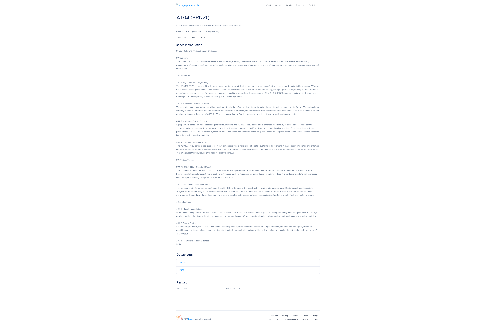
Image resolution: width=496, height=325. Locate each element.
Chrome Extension (291, 320)
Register (300, 5)
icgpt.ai (191, 319)
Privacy (305, 320)
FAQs (315, 315)
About (278, 5)
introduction (183, 37)
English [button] (312, 5)
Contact (295, 315)
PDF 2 (182, 270)
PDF (194, 37)
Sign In (288, 5)
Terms (315, 320)
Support (306, 315)
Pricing (285, 315)
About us (274, 315)
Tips (271, 320)
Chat (268, 5)
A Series (183, 263)
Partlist (203, 37)
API (278, 320)
